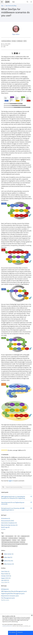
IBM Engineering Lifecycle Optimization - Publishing (13, 542)
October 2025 (5, 576)
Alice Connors (8, 564)
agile (3, 536)
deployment (22, 538)
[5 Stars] (6, 450)
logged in (10, 480)
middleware (19, 41)
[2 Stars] (3, 450)
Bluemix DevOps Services (8, 525)
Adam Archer (8, 554)
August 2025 (5, 578)
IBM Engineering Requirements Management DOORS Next (14, 544)
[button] (31, 615)
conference (4, 538)
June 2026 (4, 571)
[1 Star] (1, 450)
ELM (19, 540)
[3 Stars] (4, 450)
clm (18, 536)
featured (23, 540)
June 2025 (4, 582)
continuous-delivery (6, 41)
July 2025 (4, 580)
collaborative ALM (25, 536)
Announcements (5, 520)
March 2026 (4, 573)
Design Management (6, 540)
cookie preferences (7, 626)
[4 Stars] (5, 450)
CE (2, 529)
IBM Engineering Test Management (9, 546)
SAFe (25, 41)
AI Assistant (4, 518)
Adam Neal (7, 557)
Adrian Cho (7, 560)
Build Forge (4, 527)
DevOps (14, 41)
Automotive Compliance (8, 523)
